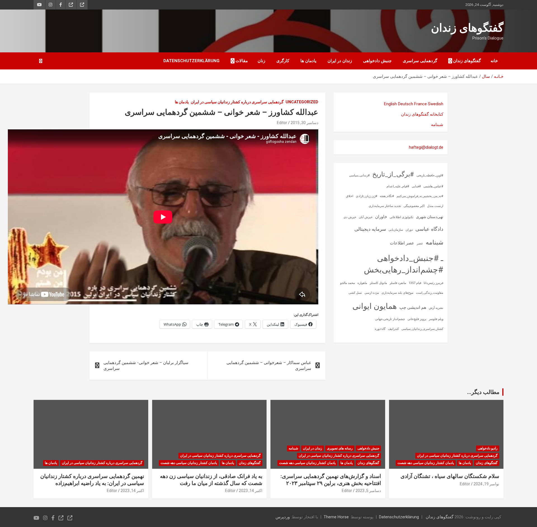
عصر (420, 243)
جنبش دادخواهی (377, 60)
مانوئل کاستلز (378, 283)
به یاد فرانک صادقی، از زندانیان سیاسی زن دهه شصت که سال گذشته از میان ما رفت (211, 479)
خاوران (381, 216)
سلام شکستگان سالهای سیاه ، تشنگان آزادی (450, 476)
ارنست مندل (435, 206)
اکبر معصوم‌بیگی (414, 206)
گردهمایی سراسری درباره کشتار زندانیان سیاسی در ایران (237, 102)
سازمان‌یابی (395, 230)
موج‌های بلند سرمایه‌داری (397, 293)
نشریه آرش (436, 308)
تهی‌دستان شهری (429, 216)
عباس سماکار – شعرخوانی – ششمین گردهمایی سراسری (269, 365)
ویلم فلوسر (436, 319)
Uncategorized (302, 102)
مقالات (241, 60)
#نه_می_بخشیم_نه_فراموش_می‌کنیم (420, 196)
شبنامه (437, 124)
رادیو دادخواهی (488, 448)
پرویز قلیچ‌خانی (417, 319)
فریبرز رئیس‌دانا (433, 283)
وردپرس (282, 516)
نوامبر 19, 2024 (486, 484)
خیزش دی (349, 217)
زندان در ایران (340, 60)
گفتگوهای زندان (467, 27)
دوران (409, 230)
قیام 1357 (415, 283)
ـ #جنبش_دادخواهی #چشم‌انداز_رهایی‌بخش (403, 263)
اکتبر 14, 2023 (250, 490)
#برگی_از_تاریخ (393, 174)
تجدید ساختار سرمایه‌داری (385, 206)
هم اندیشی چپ (412, 307)
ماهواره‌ (362, 283)
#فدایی (416, 186)
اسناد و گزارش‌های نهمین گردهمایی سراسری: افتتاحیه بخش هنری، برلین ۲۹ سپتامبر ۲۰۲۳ (331, 479)
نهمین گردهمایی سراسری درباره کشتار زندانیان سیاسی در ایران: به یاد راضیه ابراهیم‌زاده (92, 479)
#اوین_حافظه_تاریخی (429, 175)
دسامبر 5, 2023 (368, 490)
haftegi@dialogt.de (426, 147)
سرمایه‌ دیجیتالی (370, 229)
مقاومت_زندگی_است (429, 293)
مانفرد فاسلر (398, 283)
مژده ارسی (371, 293)
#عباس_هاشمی (433, 186)
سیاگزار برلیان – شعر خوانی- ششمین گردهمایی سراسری (146, 365)
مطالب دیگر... (483, 392)
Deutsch (405, 103)
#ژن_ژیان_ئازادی (366, 196)
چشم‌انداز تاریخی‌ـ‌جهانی (390, 319)
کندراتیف (393, 329)
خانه (494, 60)
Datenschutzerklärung (191, 60)
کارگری (282, 60)
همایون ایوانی (374, 306)
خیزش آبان (366, 217)
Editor (282, 122)
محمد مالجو (347, 283)
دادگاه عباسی (429, 229)
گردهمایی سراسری (420, 60)
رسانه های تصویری (340, 448)
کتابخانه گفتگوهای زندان (422, 114)
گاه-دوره (380, 329)
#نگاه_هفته (387, 196)
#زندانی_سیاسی (359, 175)
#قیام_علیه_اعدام (398, 186)
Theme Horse (336, 516)
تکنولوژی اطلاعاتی (401, 217)
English (390, 103)
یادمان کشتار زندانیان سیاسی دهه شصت (425, 463)
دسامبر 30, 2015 (304, 122)
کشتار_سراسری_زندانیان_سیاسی (422, 329)
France (420, 103)
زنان (261, 60)
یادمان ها (308, 60)
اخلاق (349, 196)
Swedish (435, 103)
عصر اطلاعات (402, 243)
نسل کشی (355, 293)
